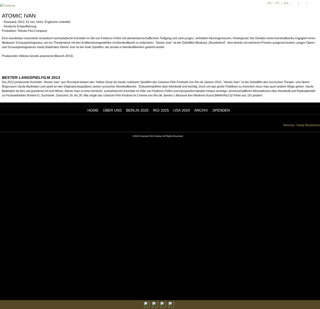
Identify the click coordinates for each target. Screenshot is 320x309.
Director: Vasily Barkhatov (301, 125)
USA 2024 (181, 110)
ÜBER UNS (112, 110)
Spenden (221, 110)
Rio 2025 (161, 110)
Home (93, 110)
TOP (318, 136)
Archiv (201, 110)
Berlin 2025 (137, 110)
